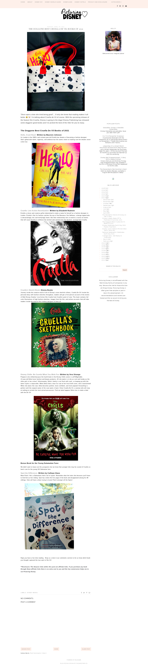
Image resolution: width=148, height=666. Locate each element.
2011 (103, 260)
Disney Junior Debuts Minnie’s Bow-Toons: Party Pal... (114, 229)
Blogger (78, 660)
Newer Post (26, 649)
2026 (104, 188)
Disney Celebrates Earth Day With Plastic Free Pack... (114, 226)
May (104, 211)
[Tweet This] (84, 593)
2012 (103, 258)
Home (23, 2)
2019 (103, 245)
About (29, 2)
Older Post (86, 649)
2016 (104, 250)
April (105, 213)
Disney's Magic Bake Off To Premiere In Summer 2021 (112, 219)
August (106, 207)
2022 (103, 196)
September (107, 205)
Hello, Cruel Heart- (41, 135)
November (107, 201)
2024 (104, 192)
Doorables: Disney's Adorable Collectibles (113, 128)
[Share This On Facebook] (81, 593)
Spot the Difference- (40, 473)
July (105, 209)
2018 (104, 247)
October (106, 203)
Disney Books (32, 592)
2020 (104, 243)
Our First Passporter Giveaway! (113, 136)
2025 (103, 190)
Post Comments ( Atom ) (38, 653)
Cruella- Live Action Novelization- (48, 211)
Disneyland (67, 2)
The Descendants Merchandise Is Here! (113, 169)
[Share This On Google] (89, 593)
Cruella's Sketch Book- (37, 290)
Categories (116, 2)
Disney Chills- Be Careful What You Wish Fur (40, 374)
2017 (103, 248)
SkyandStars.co (81, 663)
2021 (103, 197)
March (105, 239)
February (106, 241)
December (107, 199)
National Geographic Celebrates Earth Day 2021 (113, 233)
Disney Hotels (80, 2)
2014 (103, 254)
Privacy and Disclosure (97, 2)
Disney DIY (39, 2)
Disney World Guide (53, 2)
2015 (103, 252)
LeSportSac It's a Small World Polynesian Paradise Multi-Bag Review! (113, 146)
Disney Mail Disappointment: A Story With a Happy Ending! (113, 158)
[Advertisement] (113, 88)
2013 (103, 256)
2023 (103, 194)
